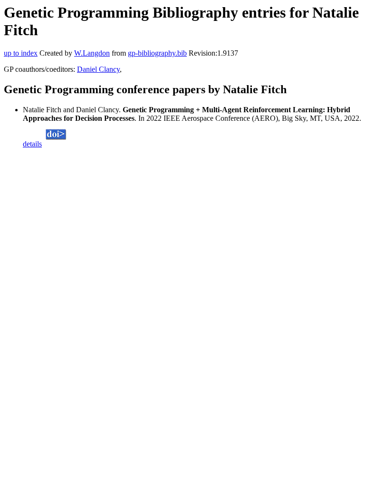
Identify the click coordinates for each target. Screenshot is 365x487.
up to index (21, 53)
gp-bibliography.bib (157, 53)
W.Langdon (92, 53)
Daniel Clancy (98, 69)
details (32, 144)
